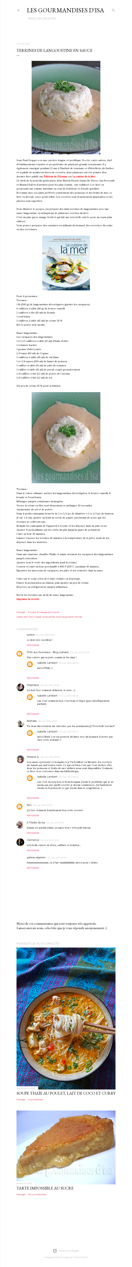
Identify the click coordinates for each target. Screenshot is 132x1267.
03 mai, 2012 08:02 (68, 695)
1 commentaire (35, 1099)
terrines (78, 616)
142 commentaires (37, 1194)
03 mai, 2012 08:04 (69, 731)
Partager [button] (20, 612)
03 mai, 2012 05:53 (49, 685)
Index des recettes (42, 18)
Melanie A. (33, 756)
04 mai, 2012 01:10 (50, 840)
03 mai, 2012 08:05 (68, 777)
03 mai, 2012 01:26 (45, 635)
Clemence (33, 840)
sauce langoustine (65, 616)
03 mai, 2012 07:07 (42, 805)
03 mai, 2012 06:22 (47, 721)
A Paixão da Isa (36, 822)
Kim (29, 805)
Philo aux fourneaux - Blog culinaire (48, 652)
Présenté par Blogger (68, 1250)
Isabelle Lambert (47, 662)
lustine (31, 634)
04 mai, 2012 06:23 (56, 857)
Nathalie (32, 721)
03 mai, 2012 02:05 (79, 652)
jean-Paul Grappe (32, 616)
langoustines (48, 616)
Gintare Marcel (80, 1257)
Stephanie (33, 685)
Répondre (33, 645)
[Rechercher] (113, 9)
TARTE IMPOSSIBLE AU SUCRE (45, 1188)
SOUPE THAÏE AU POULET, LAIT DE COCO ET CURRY (66, 1093)
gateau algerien (36, 857)
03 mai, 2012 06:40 (50, 757)
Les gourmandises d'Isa (65, 10)
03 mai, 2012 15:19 (55, 822)
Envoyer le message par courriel (43, 612)
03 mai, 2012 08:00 (69, 663)
